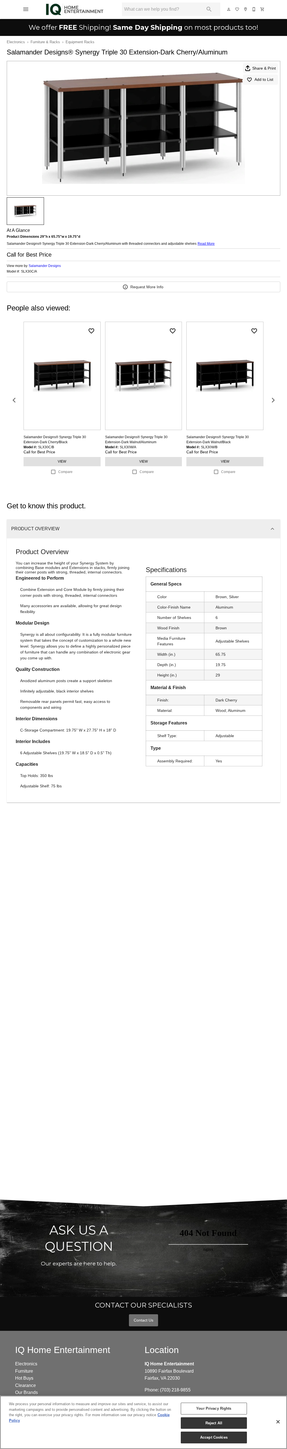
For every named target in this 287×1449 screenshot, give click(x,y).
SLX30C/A (29, 271)
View (62, 461)
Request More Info (146, 287)
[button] (25, 9)
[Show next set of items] (273, 400)
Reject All (213, 1423)
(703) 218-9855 (175, 1390)
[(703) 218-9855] (254, 9)
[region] (143, 1422)
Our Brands (26, 1392)
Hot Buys (24, 1378)
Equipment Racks (80, 42)
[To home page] (74, 9)
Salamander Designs (45, 266)
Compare (65, 472)
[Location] (245, 9)
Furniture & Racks (45, 42)
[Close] (278, 1422)
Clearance (25, 1385)
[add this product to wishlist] (91, 331)
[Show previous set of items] (14, 400)
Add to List (263, 79)
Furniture (24, 1371)
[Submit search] (209, 9)
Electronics (16, 42)
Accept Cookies (214, 1437)
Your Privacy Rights (213, 1408)
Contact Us (143, 1320)
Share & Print (264, 68)
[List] (237, 9)
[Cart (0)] (262, 9)
